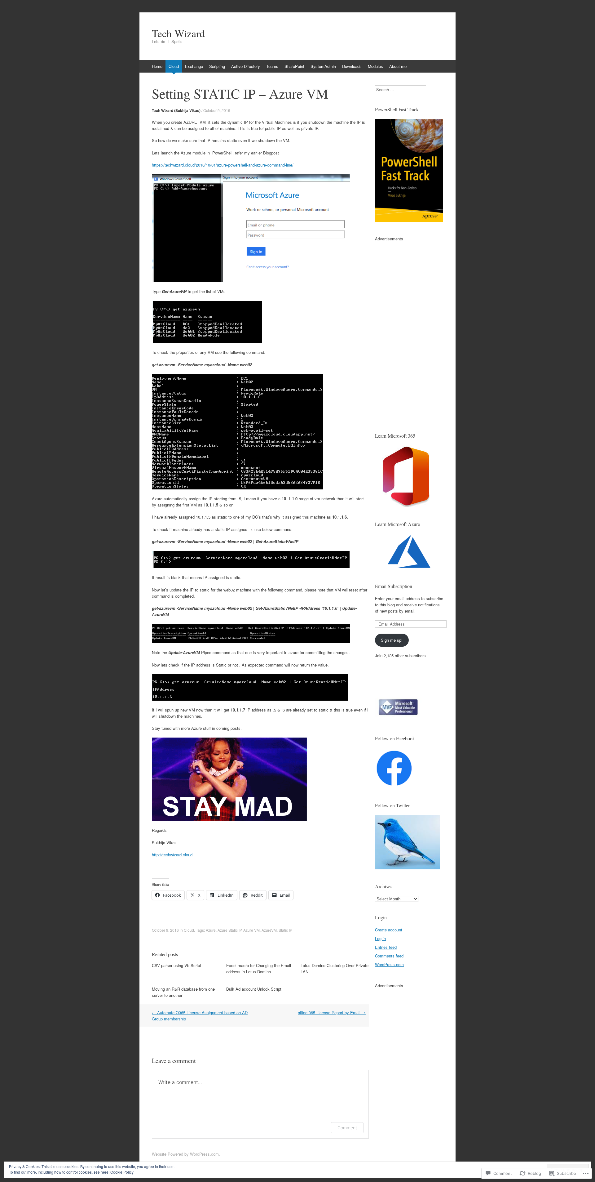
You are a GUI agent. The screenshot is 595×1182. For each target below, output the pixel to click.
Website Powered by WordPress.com (185, 1154)
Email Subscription (393, 586)
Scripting (217, 66)
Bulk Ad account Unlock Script (253, 989)
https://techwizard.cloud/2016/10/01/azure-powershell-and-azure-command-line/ (222, 165)
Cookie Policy (122, 1172)
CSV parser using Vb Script (176, 965)
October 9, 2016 (216, 110)
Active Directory (245, 66)
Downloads (352, 66)
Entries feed (386, 947)
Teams (272, 66)
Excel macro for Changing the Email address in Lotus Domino (258, 968)
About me (398, 66)
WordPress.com (389, 964)
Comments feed (389, 956)
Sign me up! (392, 640)
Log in (380, 938)
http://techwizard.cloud (172, 855)
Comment (347, 1127)
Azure (211, 930)
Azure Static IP (229, 930)
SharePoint (294, 66)
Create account (388, 930)
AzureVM (269, 930)
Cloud (174, 66)
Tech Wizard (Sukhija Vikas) (176, 110)
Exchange (194, 66)
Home (157, 66)
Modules (375, 66)
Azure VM (251, 930)
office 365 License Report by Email (332, 1012)
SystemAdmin (323, 66)
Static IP (285, 930)
